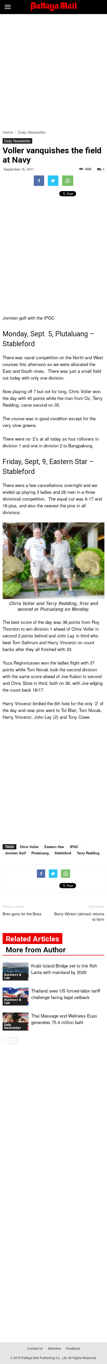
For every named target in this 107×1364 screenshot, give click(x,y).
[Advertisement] (53, 70)
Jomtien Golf (15, 852)
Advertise (54, 1348)
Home (8, 132)
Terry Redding (88, 852)
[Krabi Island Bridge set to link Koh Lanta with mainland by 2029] (16, 972)
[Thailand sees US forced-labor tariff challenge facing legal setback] (16, 997)
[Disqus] (53, 1123)
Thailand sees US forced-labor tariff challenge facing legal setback (65, 993)
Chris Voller (29, 846)
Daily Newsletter (17, 140)
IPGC (74, 846)
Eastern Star (54, 846)
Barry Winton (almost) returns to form (79, 916)
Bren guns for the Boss (22, 913)
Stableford (63, 852)
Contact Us (35, 1348)
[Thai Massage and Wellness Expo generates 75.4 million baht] (16, 1022)
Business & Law (12, 976)
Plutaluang (40, 852)
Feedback (73, 1348)
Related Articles (32, 939)
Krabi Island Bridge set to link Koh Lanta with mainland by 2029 (64, 968)
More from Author (36, 950)
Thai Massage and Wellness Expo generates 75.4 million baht (64, 1018)
